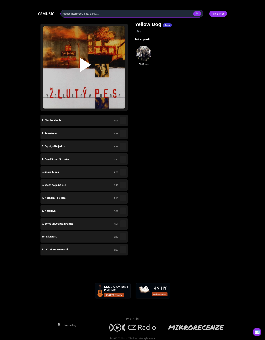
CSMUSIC (46, 13)
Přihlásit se (218, 13)
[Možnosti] (123, 120)
